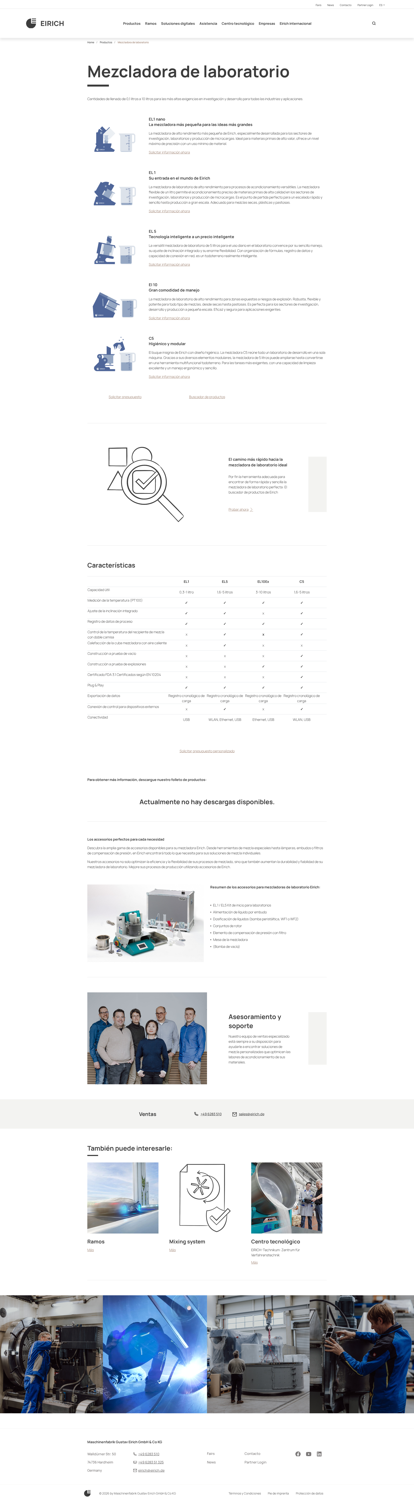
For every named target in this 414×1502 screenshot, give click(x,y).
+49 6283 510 (211, 1114)
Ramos (151, 23)
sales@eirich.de (251, 1114)
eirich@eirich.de (151, 1470)
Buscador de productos (207, 396)
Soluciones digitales (178, 23)
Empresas (267, 23)
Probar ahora (239, 509)
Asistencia (208, 23)
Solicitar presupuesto (125, 396)
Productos (132, 23)
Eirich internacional (295, 23)
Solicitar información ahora (169, 152)
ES (381, 5)
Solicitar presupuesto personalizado (207, 751)
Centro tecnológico (238, 23)
